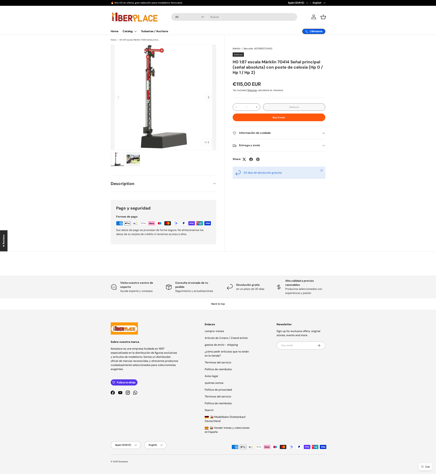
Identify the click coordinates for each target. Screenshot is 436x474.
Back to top (218, 303)
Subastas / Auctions (154, 31)
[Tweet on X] (244, 159)
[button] (323, 17)
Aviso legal (211, 376)
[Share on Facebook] (251, 159)
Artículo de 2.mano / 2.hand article (226, 338)
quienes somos (214, 383)
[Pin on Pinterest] (257, 159)
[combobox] (234, 17)
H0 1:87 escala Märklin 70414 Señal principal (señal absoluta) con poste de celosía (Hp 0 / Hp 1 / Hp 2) (140, 39)
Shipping (252, 90)
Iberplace (123, 461)
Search (209, 410)
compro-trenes (214, 331)
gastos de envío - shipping (221, 345)
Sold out (294, 107)
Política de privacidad (218, 389)
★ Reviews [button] (3, 241)
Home (115, 31)
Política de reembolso (218, 369)
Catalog (128, 31)
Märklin (236, 48)
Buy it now (279, 117)
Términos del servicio (218, 362)
